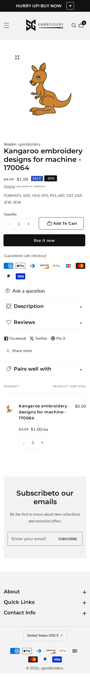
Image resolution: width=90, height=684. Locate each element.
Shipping (9, 186)
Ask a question (28, 291)
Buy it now (44, 240)
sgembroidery (29, 144)
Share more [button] (22, 350)
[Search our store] (74, 25)
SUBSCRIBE (67, 539)
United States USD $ (43, 635)
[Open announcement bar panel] (70, 6)
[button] (45, 369)
